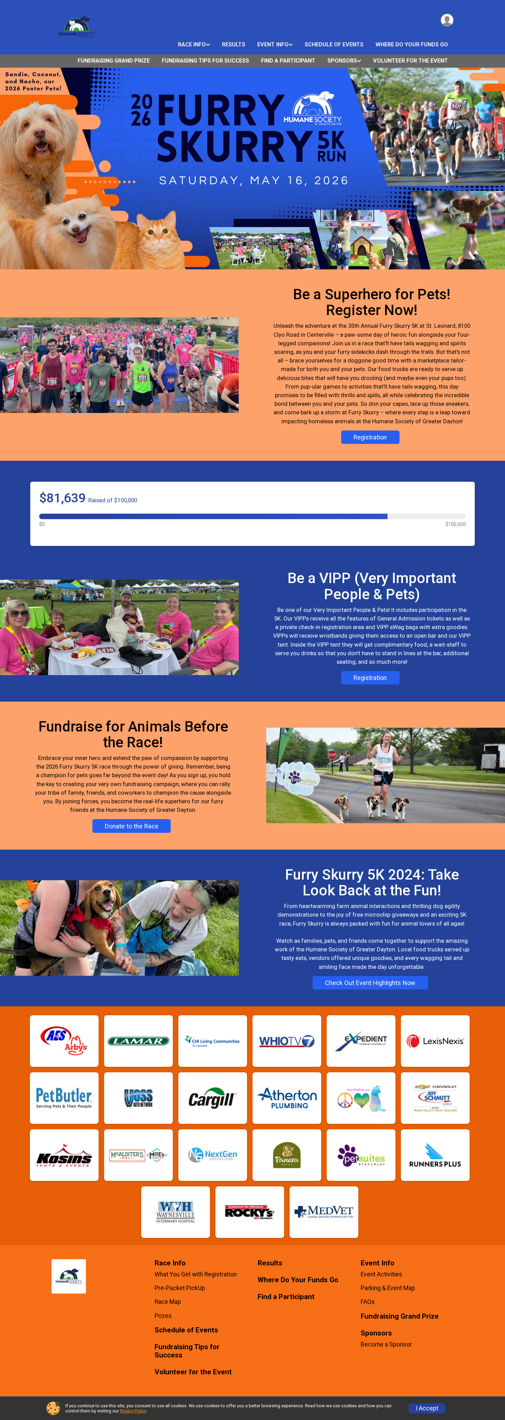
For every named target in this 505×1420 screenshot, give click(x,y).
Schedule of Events (334, 44)
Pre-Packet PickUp (180, 1288)
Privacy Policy (133, 1410)
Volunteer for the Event (410, 60)
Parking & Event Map (388, 1288)
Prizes (163, 1315)
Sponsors (342, 60)
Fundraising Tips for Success (205, 60)
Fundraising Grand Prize (114, 60)
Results (233, 44)
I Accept (427, 1408)
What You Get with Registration (196, 1274)
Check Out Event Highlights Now (370, 982)
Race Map (168, 1301)
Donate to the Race (131, 826)
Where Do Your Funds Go (411, 44)
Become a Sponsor (386, 1344)
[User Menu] (447, 20)
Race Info (192, 44)
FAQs (368, 1301)
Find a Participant (288, 60)
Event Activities (381, 1274)
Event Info (273, 44)
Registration (370, 437)
